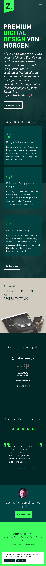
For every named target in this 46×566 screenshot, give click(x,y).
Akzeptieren (9, 560)
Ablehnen (21, 560)
